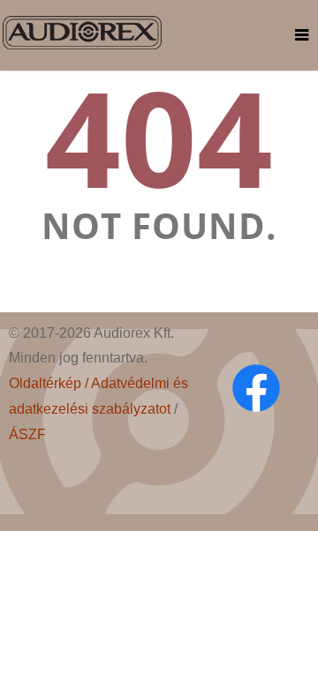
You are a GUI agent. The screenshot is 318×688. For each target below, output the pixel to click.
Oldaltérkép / (50, 383)
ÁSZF (27, 434)
